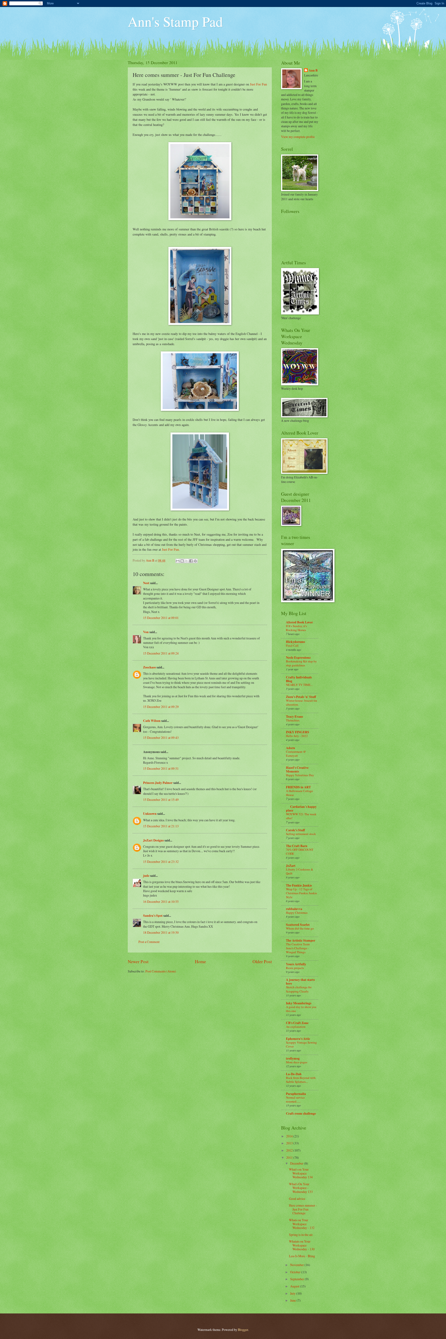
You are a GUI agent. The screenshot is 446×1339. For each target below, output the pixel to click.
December (297, 1163)
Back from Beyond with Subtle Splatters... (301, 1080)
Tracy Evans (294, 716)
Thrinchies (292, 720)
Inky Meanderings (298, 1003)
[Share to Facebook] (191, 561)
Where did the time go (300, 928)
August (295, 1286)
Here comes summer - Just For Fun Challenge (303, 1209)
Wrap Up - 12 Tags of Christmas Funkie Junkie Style (301, 893)
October (295, 1272)
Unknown (150, 813)
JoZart (290, 865)
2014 (289, 1136)
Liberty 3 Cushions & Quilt (299, 871)
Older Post (262, 961)
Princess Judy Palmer (158, 782)
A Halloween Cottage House (299, 793)
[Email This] (177, 561)
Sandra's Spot (153, 915)
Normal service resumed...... (295, 1099)
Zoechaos (149, 667)
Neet (146, 583)
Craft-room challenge (301, 1113)
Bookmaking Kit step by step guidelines (301, 663)
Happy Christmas (297, 912)
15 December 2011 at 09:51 (161, 768)
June (293, 1300)
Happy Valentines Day (300, 775)
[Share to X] (186, 561)
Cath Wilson (152, 720)
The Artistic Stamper (300, 940)
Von (146, 632)
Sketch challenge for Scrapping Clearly (299, 989)
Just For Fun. (171, 549)
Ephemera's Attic (298, 1038)
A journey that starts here (300, 981)
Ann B (313, 70)
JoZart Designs (153, 840)
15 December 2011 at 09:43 (161, 737)
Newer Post (138, 961)
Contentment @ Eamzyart (296, 754)
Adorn (290, 748)
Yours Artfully (296, 964)
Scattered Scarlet (298, 924)
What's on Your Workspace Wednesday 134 (301, 1173)
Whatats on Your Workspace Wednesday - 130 (302, 1245)
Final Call (292, 645)
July (293, 1293)
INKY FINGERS (297, 732)
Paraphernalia (296, 1093)
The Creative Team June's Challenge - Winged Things (298, 948)
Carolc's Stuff (295, 830)
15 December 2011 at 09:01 (161, 617)
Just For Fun (258, 84)
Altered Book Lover (299, 622)
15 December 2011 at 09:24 (161, 653)
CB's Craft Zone (297, 1023)
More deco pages (296, 1062)
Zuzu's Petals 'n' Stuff (301, 696)
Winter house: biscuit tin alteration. (301, 702)
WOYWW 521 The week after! (301, 816)
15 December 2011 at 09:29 (161, 706)
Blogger (243, 1329)
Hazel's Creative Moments (297, 769)
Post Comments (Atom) (160, 971)
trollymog (293, 1058)
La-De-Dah (294, 1074)
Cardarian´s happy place (301, 808)
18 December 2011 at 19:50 (161, 932)
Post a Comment (149, 942)
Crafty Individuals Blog (299, 679)
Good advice (297, 1198)
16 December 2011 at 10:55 (161, 901)
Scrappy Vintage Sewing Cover (301, 1044)
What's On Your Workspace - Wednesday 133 (301, 1188)
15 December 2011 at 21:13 (161, 826)
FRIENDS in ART (298, 787)
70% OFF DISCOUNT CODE (299, 852)
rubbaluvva (294, 909)
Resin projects (295, 968)
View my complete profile (298, 136)
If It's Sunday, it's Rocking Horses (296, 628)
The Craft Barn (296, 846)
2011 (289, 1157)
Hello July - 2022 (297, 736)
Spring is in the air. (301, 1234)
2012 (289, 1150)
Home (200, 961)
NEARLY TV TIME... (299, 685)
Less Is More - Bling (302, 1256)
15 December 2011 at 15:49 (161, 799)
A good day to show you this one (301, 1009)
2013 (289, 1143)
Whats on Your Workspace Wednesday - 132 (302, 1224)
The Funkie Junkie (299, 885)
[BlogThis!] (182, 561)
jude (146, 875)
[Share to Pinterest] (195, 561)
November (297, 1265)
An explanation (295, 1027)
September (297, 1279)
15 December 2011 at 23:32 (161, 861)
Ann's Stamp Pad (175, 21)
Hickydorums (295, 641)
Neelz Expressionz (298, 657)
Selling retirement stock (301, 834)
